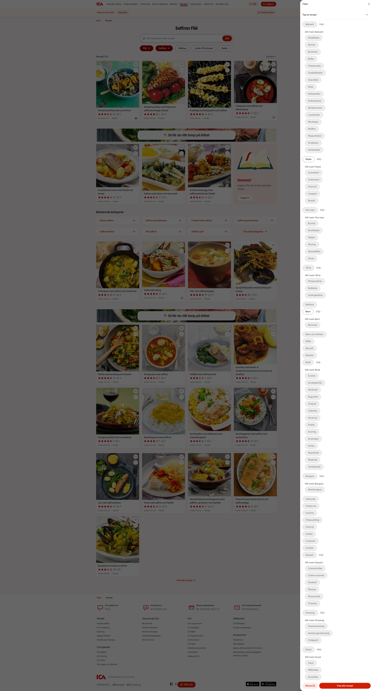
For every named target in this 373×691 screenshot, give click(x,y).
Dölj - (322, 24)
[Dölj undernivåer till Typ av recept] (367, 15)
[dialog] (336, 345)
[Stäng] (369, 4)
